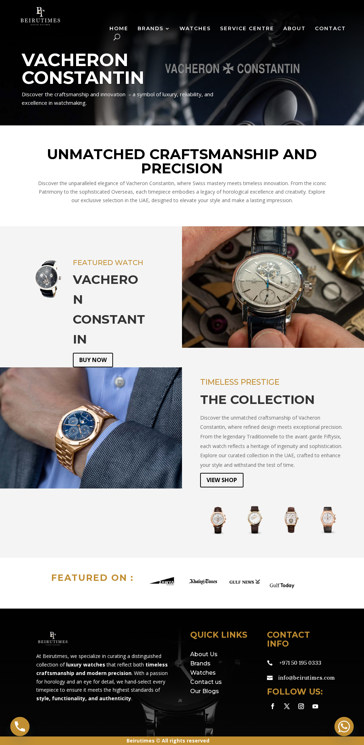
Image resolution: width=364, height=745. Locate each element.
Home (118, 29)
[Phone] (20, 726)
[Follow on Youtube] (315, 706)
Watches (195, 29)
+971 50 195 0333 (300, 662)
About (294, 29)
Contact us (206, 682)
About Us (204, 654)
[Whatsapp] (344, 726)
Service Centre (247, 29)
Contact (330, 29)
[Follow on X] (287, 706)
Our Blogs (204, 691)
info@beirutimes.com (306, 677)
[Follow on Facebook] (272, 706)
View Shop (222, 480)
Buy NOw (93, 360)
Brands (151, 29)
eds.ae (250, 740)
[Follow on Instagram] (301, 706)
